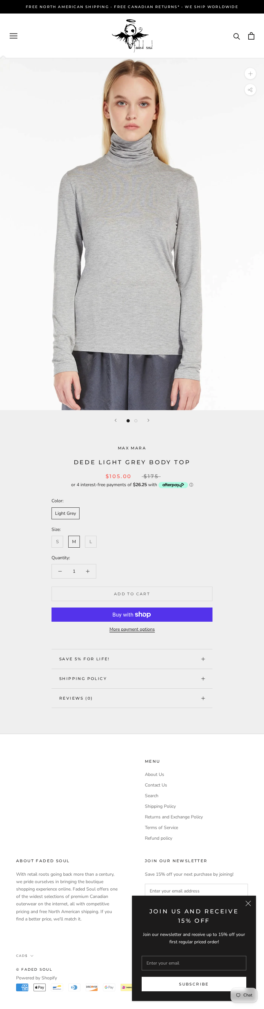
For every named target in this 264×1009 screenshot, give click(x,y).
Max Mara (132, 448)
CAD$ (22, 956)
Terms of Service (161, 828)
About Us (154, 774)
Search (151, 796)
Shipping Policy (83, 678)
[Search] (236, 36)
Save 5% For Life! (84, 658)
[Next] (148, 420)
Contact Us (156, 785)
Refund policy (158, 838)
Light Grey (65, 513)
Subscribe (194, 984)
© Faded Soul (34, 969)
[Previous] (116, 420)
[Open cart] (251, 36)
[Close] (248, 903)
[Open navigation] (13, 36)
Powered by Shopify (36, 978)
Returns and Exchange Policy (174, 817)
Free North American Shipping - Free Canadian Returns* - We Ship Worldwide (132, 7)
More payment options (132, 629)
